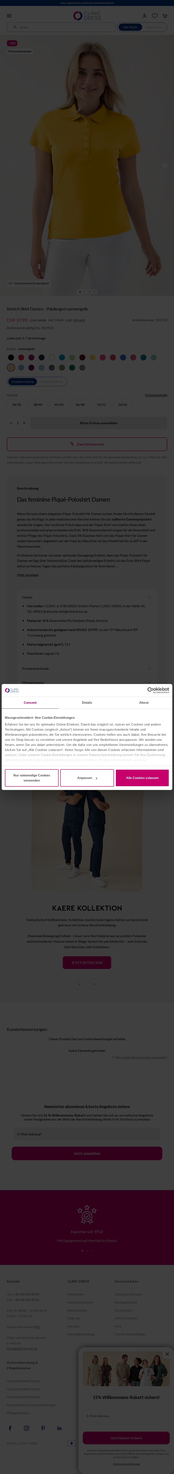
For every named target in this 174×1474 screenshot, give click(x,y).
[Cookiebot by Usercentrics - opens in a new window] (150, 690)
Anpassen (84, 778)
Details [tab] (87, 702)
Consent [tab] (30, 702)
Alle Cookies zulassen (142, 778)
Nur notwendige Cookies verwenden (31, 777)
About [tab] (144, 702)
